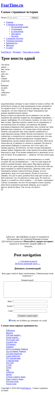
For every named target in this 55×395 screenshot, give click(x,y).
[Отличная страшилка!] (12, 241)
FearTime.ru (12, 5)
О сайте (9, 48)
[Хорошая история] (39, 239)
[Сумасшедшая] (13, 358)
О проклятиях (17, 31)
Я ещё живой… (13, 337)
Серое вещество (13, 356)
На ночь (14, 36)
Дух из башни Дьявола (16, 351)
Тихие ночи (11, 384)
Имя (10, 301)
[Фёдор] (10, 372)
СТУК (9, 365)
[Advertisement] (32, 83)
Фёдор (9, 374)
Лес (7, 370)
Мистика (10, 45)
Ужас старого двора (14, 379)
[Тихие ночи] (12, 381)
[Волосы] (10, 330)
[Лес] (8, 367)
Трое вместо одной (31, 52)
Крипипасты (11, 43)
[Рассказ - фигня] (14, 237)
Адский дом (11, 342)
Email (10, 306)
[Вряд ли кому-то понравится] (35, 237)
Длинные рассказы (14, 41)
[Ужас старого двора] (15, 377)
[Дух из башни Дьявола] (17, 349)
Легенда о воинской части (27, 263)
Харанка (10, 347)
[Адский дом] (12, 340)
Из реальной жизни (19, 27)
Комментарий (27, 280)
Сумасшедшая (12, 360)
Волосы (9, 333)
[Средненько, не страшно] (19, 239)
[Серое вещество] (14, 354)
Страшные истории (14, 24)
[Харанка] (11, 344)
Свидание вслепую (27, 261)
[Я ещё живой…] (14, 335)
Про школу (16, 34)
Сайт (10, 311)
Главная (9, 22)
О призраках (16, 29)
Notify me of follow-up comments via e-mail (29, 320)
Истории (17, 52)
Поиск (4, 17)
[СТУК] (10, 363)
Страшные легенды (14, 38)
